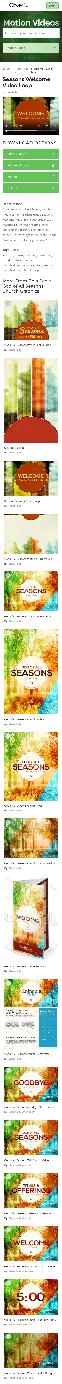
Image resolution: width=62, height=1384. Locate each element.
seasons (8, 255)
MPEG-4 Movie (17, 154)
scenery (28, 260)
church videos (12, 270)
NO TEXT (13, 188)
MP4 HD (13, 176)
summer (30, 255)
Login (52, 5)
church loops (31, 270)
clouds (7, 260)
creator (48, 265)
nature (17, 260)
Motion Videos (21, 68)
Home (8, 68)
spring (19, 255)
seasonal (35, 265)
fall (49, 255)
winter (42, 255)
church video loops (15, 265)
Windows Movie (18, 165)
